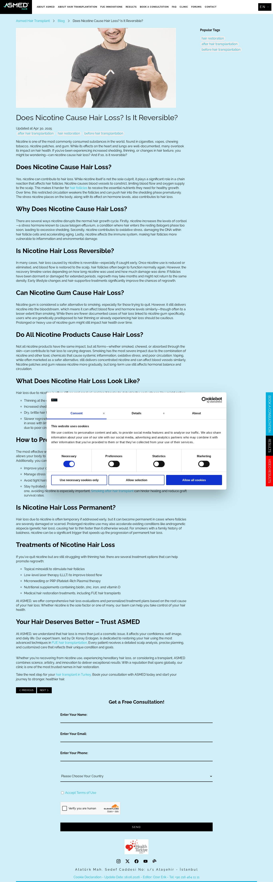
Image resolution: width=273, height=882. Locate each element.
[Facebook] (137, 861)
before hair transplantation (103, 133)
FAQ (174, 7)
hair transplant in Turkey (73, 674)
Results (131, 7)
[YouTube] (145, 861)
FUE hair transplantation (69, 643)
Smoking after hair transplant (112, 491)
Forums (196, 7)
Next (43, 690)
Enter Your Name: (73, 715)
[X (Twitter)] (128, 861)
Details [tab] (136, 413)
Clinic (184, 7)
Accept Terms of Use (80, 793)
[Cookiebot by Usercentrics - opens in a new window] (204, 400)
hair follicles (78, 188)
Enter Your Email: (73, 734)
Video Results (269, 471)
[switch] (114, 464)
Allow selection (136, 480)
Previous (27, 690)
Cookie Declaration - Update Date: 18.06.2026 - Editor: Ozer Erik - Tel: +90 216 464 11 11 (136, 877)
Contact (211, 7)
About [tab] (196, 413)
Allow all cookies (194, 480)
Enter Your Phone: (74, 753)
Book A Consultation (154, 7)
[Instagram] (119, 861)
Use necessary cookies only (79, 480)
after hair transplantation (36, 133)
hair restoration (69, 133)
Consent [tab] (77, 413)
